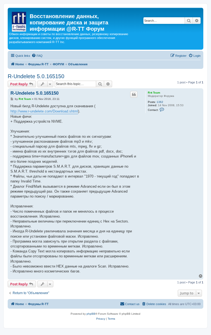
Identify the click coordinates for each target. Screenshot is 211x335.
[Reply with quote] (133, 94)
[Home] (19, 20)
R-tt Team (154, 92)
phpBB (91, 313)
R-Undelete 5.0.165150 (36, 76)
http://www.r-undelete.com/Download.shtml (44, 111)
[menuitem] (37, 55)
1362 (160, 101)
